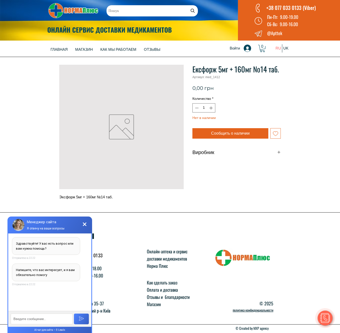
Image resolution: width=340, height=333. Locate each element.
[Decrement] (196, 108)
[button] (262, 48)
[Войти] (251, 48)
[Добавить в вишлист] (275, 133)
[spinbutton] (203, 108)
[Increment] (211, 108)
